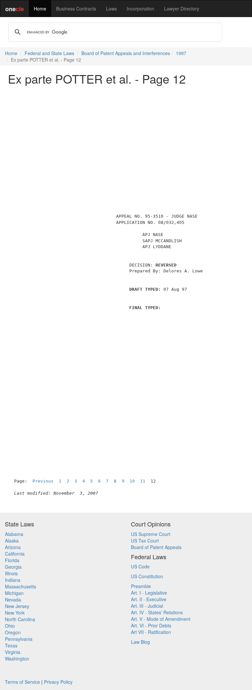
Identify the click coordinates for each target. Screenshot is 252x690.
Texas (11, 645)
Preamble (141, 586)
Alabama (14, 534)
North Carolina (20, 619)
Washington (17, 658)
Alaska (12, 540)
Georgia (13, 566)
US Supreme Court (150, 534)
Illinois (11, 573)
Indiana (12, 580)
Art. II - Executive (148, 599)
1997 (181, 53)
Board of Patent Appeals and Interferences (125, 53)
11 (142, 481)
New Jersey (17, 606)
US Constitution (147, 576)
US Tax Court (145, 540)
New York (15, 612)
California (15, 553)
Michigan (14, 593)
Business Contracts (76, 8)
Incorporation (140, 8)
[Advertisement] (126, 136)
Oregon (13, 632)
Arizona (13, 547)
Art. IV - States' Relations (157, 612)
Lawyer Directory (181, 8)
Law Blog (140, 642)
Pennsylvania (18, 639)
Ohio (10, 625)
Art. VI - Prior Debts (151, 625)
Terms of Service (22, 682)
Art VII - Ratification (151, 632)
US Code (140, 566)
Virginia (12, 652)
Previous (42, 481)
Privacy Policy (58, 682)
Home (40, 8)
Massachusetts (20, 586)
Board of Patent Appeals (156, 547)
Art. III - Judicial (147, 605)
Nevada (13, 599)
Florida (12, 560)
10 (132, 481)
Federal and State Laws (49, 53)
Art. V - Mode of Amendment (160, 619)
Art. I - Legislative (149, 592)
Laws (111, 8)
